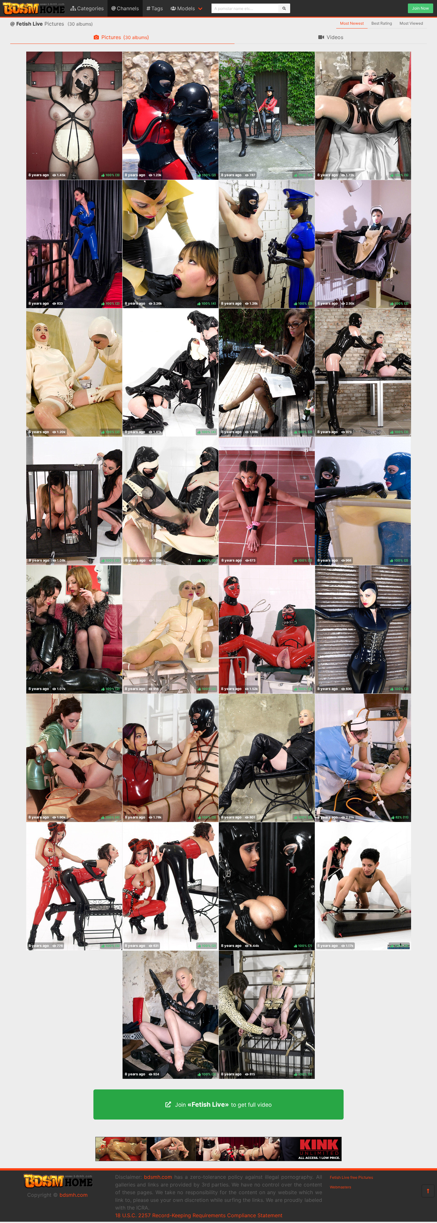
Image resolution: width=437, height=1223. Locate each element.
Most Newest (352, 23)
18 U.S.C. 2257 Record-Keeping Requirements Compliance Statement (198, 1215)
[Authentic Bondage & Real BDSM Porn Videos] (218, 1159)
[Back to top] (428, 1191)
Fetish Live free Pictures (351, 1177)
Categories (90, 8)
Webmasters (340, 1187)
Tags (157, 8)
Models (186, 8)
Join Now (420, 8)
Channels (128, 8)
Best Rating (381, 23)
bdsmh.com (74, 1195)
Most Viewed (411, 23)
